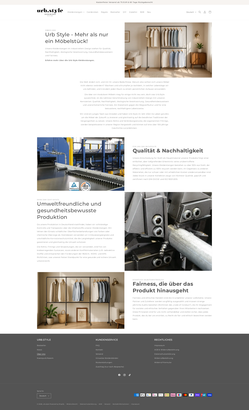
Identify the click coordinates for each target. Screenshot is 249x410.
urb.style (46, 404)
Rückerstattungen (104, 362)
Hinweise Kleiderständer (107, 358)
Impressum (159, 345)
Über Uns (41, 354)
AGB (100, 404)
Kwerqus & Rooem (45, 358)
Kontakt (99, 350)
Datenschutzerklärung (164, 354)
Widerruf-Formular (163, 362)
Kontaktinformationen (121, 404)
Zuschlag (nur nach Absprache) (110, 367)
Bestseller (41, 345)
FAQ (98, 345)
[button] (75, 12)
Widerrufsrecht (72, 404)
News (39, 350)
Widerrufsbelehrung (163, 358)
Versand (99, 354)
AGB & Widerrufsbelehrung (166, 350)
